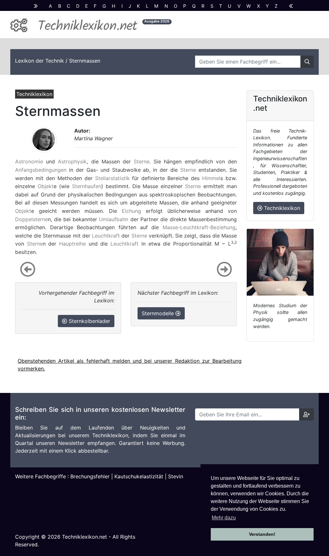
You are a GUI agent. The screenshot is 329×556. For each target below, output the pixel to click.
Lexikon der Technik (39, 60)
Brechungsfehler (90, 476)
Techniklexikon (281, 208)
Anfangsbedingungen (41, 170)
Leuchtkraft (106, 235)
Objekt (46, 186)
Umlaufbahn (113, 219)
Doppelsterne (31, 219)
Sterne (141, 161)
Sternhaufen (86, 186)
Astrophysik (72, 161)
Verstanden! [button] (262, 534)
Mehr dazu (224, 517)
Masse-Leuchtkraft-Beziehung (199, 227)
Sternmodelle (158, 313)
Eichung (131, 211)
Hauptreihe (72, 243)
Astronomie (29, 161)
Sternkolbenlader (88, 321)
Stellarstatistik (112, 178)
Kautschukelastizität (138, 476)
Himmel (211, 178)
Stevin (175, 476)
